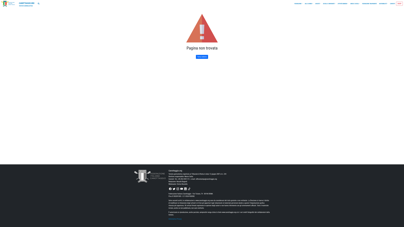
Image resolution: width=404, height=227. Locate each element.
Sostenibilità (383, 3)
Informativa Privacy (175, 219)
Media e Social (354, 3)
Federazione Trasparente (369, 3)
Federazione (297, 3)
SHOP (399, 4)
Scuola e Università (328, 3)
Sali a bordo (308, 3)
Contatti (392, 3)
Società (317, 3)
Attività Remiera (342, 3)
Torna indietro (202, 57)
